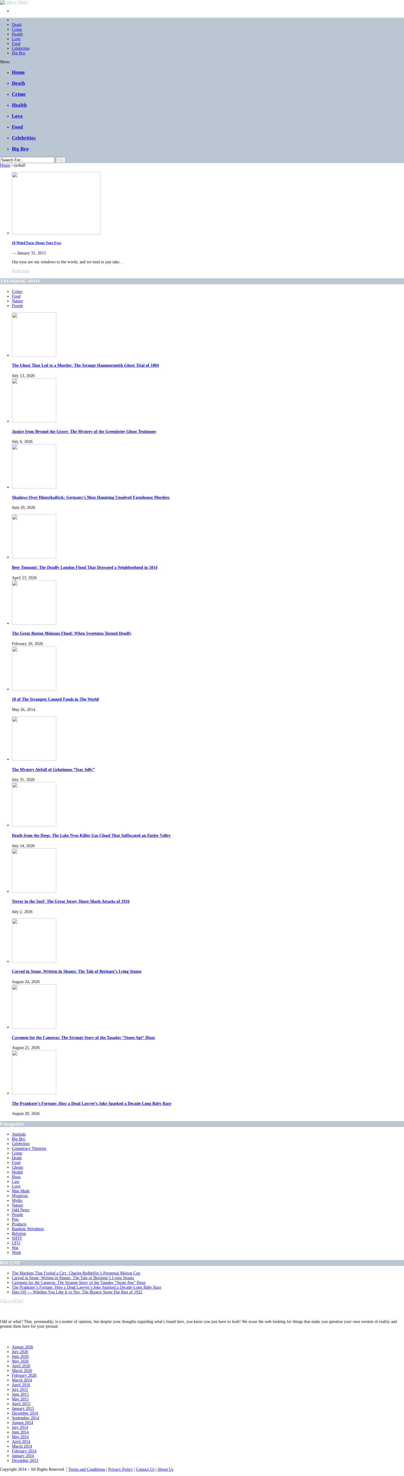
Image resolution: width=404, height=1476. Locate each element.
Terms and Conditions (86, 1469)
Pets (15, 1219)
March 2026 (22, 1370)
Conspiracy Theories (29, 1148)
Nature (17, 301)
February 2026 (24, 1375)
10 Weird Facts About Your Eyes (36, 243)
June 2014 (20, 1432)
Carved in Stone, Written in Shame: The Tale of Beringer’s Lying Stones (76, 971)
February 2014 (24, 1451)
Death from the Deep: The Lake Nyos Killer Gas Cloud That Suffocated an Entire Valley (91, 835)
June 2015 (20, 1394)
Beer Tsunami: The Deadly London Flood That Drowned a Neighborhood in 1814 (84, 567)
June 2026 (20, 1356)
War (15, 1248)
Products (19, 1224)
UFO (16, 1243)
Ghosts (17, 1167)
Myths (17, 1200)
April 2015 (21, 1404)
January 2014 (23, 1456)
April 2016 (21, 1385)
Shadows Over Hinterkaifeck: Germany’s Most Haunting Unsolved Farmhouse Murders (90, 497)
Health (17, 34)
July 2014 (20, 1427)
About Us (165, 1469)
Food (16, 43)
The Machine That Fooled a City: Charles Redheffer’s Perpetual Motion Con (76, 1273)
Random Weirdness (28, 1229)
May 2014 (20, 1437)
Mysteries (20, 1196)
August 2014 (22, 1422)
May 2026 (20, 1361)
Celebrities (21, 48)
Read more (21, 271)
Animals (19, 1134)
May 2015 (20, 1399)
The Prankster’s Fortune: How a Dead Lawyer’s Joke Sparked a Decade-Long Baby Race (91, 1103)
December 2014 (25, 1413)
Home (18, 72)
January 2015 (23, 1408)
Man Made (21, 1191)
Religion (19, 1233)
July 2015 (20, 1389)
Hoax (16, 1177)
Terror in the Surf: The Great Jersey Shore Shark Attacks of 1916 (71, 901)
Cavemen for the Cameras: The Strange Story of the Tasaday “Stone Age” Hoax (83, 1037)
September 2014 (25, 1418)
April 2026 (21, 1366)
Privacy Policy (120, 1469)
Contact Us (145, 1469)
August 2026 (22, 1347)
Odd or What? (12, 1301)
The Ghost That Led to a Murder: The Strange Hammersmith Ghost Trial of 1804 (85, 365)
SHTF (17, 1238)
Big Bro (18, 53)
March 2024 (22, 1380)
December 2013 (25, 1460)
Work (16, 1252)
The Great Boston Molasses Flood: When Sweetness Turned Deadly (71, 633)
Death (17, 24)
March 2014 (22, 1446)
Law (15, 1181)
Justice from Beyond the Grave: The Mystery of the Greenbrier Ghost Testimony (84, 431)
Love (16, 39)
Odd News (20, 1210)
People (17, 305)
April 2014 (21, 1441)
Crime (17, 29)
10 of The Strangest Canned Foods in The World (55, 699)
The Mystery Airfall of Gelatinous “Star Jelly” (53, 769)
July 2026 (20, 1352)
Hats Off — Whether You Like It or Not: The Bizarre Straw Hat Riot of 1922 (77, 1292)
